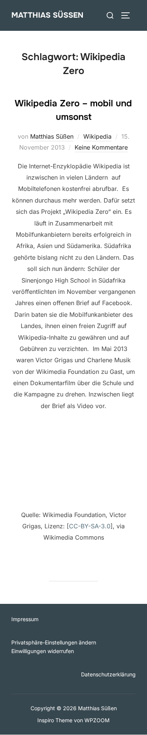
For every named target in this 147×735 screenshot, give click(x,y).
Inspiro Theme (54, 720)
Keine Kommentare (101, 147)
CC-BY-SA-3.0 (89, 526)
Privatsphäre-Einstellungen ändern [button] (53, 642)
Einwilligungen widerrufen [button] (42, 651)
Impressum (24, 619)
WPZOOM (97, 720)
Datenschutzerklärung (108, 674)
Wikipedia (97, 136)
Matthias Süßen (47, 15)
